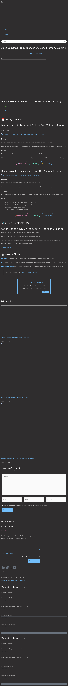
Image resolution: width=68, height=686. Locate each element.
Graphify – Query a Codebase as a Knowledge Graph (15, 337)
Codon (3, 262)
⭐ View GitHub (46, 163)
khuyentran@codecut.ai (39, 549)
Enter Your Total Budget (7, 592)
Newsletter (8, 32)
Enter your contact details (8, 624)
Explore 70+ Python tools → (29, 272)
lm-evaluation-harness (7, 266)
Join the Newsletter (8, 553)
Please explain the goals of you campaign (12, 598)
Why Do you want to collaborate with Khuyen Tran (14, 606)
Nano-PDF (4, 258)
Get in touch (6, 546)
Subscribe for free (34, 560)
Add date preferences (7, 615)
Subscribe (45, 291)
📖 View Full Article (21, 215)
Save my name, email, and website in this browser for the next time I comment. (25, 505)
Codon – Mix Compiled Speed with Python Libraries (14, 397)
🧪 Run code (33, 163)
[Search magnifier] (65, 41)
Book (6, 34)
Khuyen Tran (9, 111)
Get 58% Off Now (7, 247)
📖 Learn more (22, 163)
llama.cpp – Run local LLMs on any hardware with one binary (17, 458)
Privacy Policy (4, 580)
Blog (6, 29)
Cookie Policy (22, 580)
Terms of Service (13, 580)
